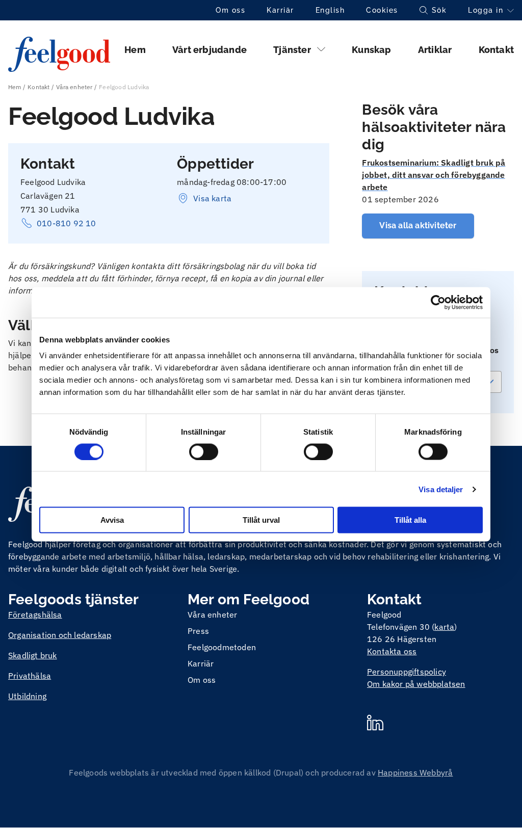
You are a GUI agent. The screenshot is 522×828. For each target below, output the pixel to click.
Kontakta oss (391, 651)
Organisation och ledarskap (59, 635)
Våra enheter (74, 87)
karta (444, 627)
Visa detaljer (441, 489)
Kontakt (496, 49)
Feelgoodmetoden (222, 647)
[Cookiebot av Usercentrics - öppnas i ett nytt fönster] (438, 302)
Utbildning (27, 696)
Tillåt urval (261, 520)
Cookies (382, 10)
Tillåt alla (410, 520)
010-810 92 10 (66, 223)
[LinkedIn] (375, 724)
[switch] (203, 451)
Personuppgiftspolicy (406, 671)
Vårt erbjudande (209, 49)
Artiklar (435, 49)
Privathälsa (29, 676)
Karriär (280, 10)
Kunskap (371, 49)
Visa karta (212, 198)
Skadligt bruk (32, 655)
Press (198, 631)
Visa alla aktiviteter (417, 225)
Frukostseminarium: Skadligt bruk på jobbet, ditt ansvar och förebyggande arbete (433, 174)
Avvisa (112, 520)
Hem (135, 49)
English (330, 10)
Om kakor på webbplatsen (416, 684)
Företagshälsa (35, 614)
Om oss (230, 10)
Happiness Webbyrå (415, 772)
